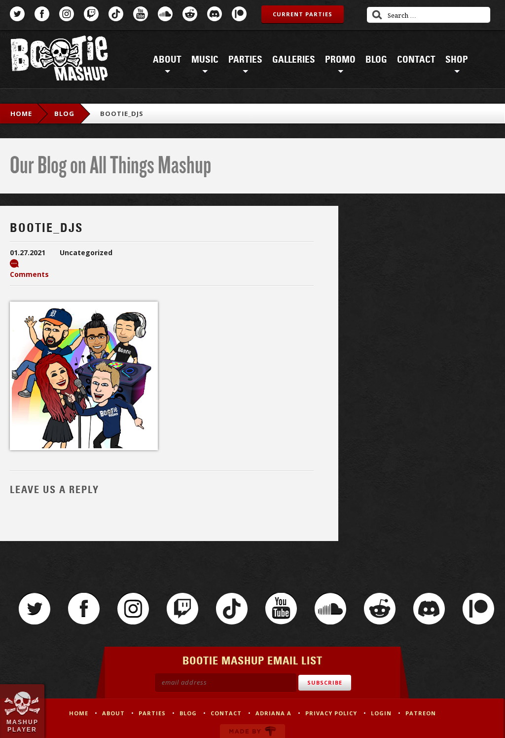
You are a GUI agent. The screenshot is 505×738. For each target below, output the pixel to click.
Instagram (66, 13)
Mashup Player (22, 726)
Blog (376, 59)
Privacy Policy (331, 713)
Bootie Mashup (59, 60)
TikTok (115, 13)
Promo (340, 59)
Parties (245, 59)
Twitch (91, 13)
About (167, 59)
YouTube (140, 13)
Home (21, 113)
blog (64, 113)
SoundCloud (165, 13)
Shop (456, 59)
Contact (416, 59)
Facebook (42, 13)
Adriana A (273, 713)
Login (381, 713)
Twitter (17, 13)
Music (204, 59)
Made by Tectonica (252, 731)
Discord (214, 13)
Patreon (239, 13)
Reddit (189, 13)
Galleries (293, 59)
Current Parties (302, 14)
